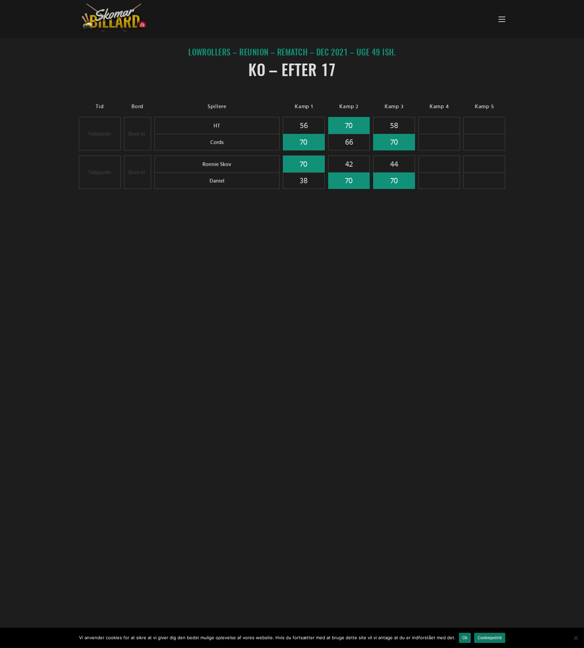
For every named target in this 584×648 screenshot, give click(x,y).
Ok (464, 638)
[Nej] (575, 637)
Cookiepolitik (490, 638)
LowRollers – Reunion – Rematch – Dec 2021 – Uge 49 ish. (292, 53)
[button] (501, 19)
